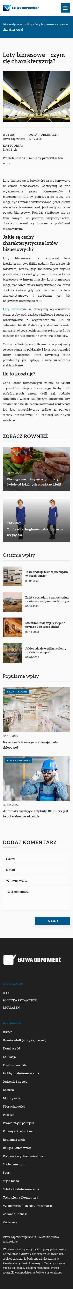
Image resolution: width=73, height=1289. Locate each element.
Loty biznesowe (15, 309)
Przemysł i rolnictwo (18, 1131)
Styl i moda (11, 1180)
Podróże (8, 1114)
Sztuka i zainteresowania (21, 1189)
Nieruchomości (14, 1106)
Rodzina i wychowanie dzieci (24, 1156)
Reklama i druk (14, 1139)
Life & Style (10, 149)
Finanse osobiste (15, 1065)
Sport (7, 1172)
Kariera (8, 1089)
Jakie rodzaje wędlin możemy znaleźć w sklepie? (45, 650)
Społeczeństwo (13, 1164)
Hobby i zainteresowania (21, 1073)
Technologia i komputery (21, 1197)
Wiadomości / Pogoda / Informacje (27, 1205)
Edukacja (9, 1057)
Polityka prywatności (20, 1000)
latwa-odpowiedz (14, 139)
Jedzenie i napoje (15, 1081)
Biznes (7, 1032)
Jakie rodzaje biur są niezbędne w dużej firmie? (47, 574)
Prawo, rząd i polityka (18, 1123)
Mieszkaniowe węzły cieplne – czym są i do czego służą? (46, 625)
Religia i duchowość (17, 1148)
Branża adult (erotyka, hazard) (24, 1040)
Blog (6, 993)
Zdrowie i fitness (15, 1214)
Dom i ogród (11, 1048)
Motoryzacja (12, 1098)
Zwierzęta (10, 1222)
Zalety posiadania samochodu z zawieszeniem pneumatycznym (47, 599)
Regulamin (11, 1008)
